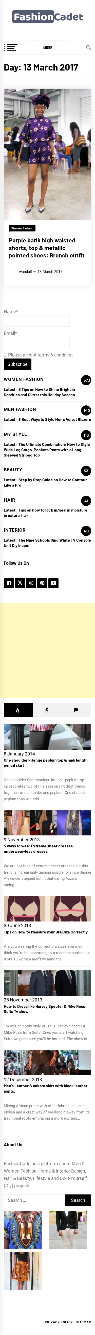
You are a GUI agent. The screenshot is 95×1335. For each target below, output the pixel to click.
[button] (47, 47)
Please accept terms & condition (40, 354)
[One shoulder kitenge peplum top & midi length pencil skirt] (47, 737)
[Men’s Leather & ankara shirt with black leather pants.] (47, 1062)
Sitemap (83, 1322)
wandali (25, 271)
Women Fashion (22, 228)
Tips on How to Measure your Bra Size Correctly (46, 931)
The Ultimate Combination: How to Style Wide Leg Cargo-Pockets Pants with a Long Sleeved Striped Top (47, 449)
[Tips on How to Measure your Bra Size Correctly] (47, 908)
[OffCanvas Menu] (16, 48)
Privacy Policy (59, 1322)
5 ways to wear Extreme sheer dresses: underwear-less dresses (39, 848)
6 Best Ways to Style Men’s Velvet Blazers (54, 419)
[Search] (88, 47)
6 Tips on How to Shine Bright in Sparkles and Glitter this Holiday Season (39, 392)
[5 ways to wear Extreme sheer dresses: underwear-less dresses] (47, 822)
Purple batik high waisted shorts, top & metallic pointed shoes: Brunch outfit (47, 248)
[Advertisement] (47, 650)
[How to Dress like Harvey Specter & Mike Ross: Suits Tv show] (47, 983)
